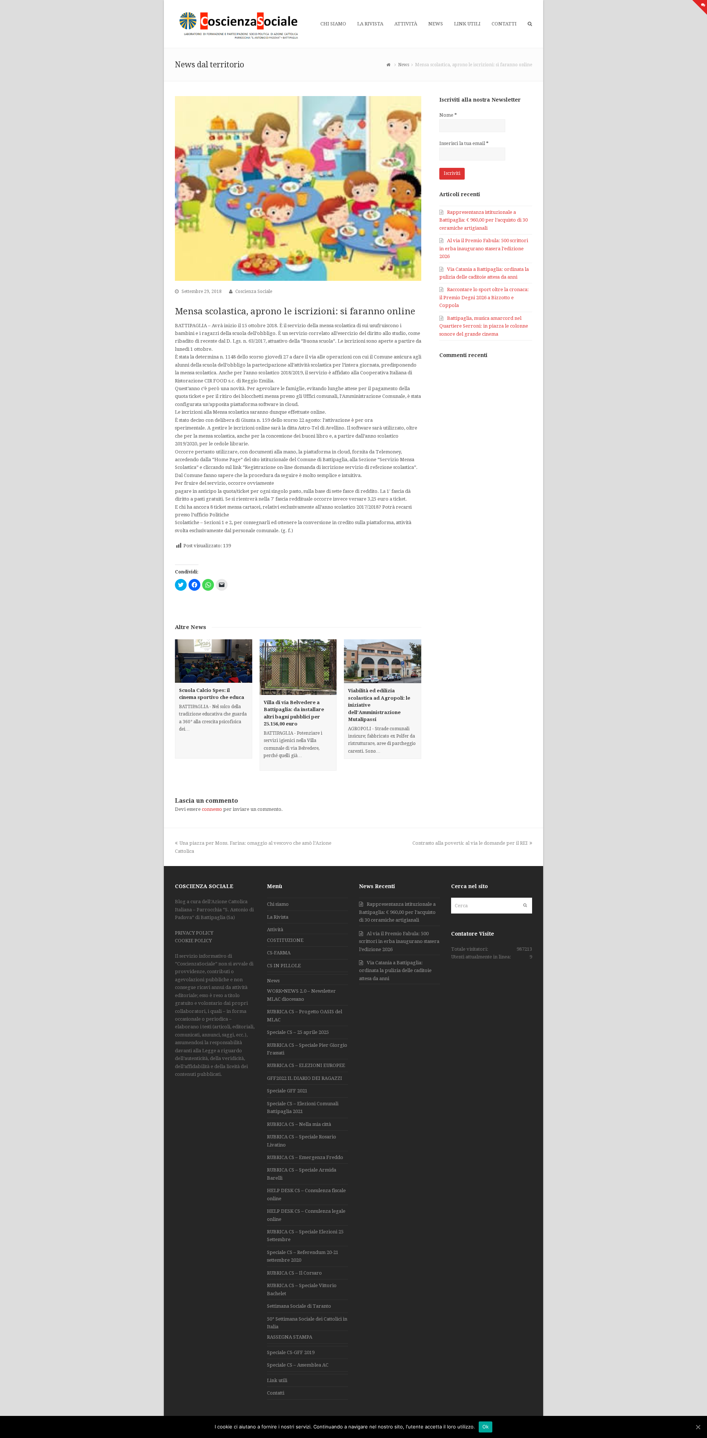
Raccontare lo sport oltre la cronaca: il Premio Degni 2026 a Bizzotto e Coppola (484, 297)
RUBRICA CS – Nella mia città (299, 1124)
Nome (448, 115)
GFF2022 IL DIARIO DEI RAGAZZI (304, 1078)
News (273, 980)
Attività (275, 929)
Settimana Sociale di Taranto (299, 1306)
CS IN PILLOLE (284, 965)
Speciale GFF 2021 (287, 1090)
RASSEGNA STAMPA (289, 1337)
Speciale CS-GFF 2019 (290, 1352)
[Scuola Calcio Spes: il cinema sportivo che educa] (213, 661)
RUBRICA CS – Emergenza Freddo (305, 1157)
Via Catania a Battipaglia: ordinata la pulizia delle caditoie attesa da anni (395, 970)
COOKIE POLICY (193, 940)
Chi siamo (278, 904)
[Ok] (697, 1427)
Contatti (275, 1393)
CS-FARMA (279, 952)
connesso (212, 809)
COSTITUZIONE (285, 940)
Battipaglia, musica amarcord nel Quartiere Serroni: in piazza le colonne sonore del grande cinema (483, 326)
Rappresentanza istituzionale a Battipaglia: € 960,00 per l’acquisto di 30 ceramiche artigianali (483, 220)
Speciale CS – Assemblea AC (297, 1365)
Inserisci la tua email (464, 143)
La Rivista (277, 917)
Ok (485, 1427)
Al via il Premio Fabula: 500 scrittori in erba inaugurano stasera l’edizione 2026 (483, 248)
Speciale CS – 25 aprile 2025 (298, 1032)
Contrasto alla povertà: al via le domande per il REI (470, 843)
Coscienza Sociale (253, 291)
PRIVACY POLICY (194, 933)
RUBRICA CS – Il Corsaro (294, 1273)
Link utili (277, 1380)
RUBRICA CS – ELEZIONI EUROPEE (306, 1065)
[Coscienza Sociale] (240, 25)
